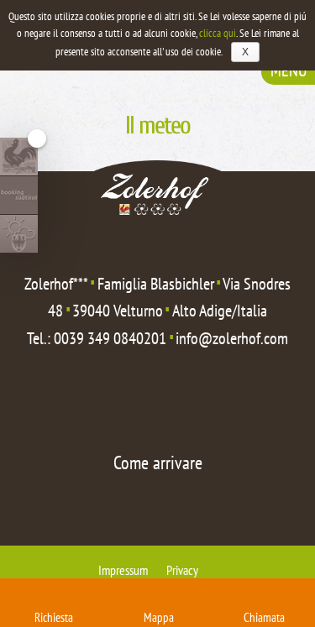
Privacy (182, 570)
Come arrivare (157, 462)
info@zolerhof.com (232, 338)
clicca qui (217, 33)
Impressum (123, 570)
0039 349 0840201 (110, 338)
